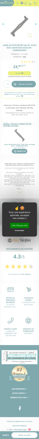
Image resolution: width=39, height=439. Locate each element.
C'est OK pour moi (19, 225)
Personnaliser (19, 230)
